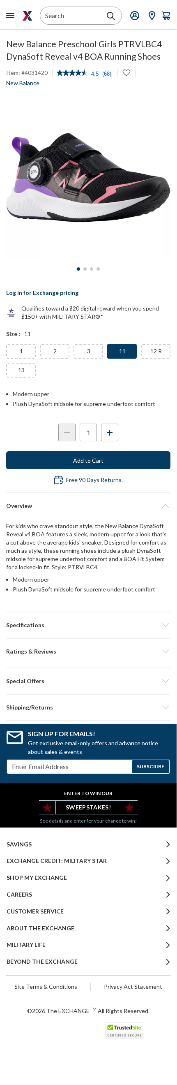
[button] (88, 651)
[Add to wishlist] (126, 73)
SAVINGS (19, 844)
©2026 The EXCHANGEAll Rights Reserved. (88, 1010)
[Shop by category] (12, 15)
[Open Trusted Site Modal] (124, 1030)
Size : (13, 333)
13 (21, 369)
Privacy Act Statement (133, 986)
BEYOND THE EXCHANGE (42, 961)
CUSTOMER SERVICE (35, 911)
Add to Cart (88, 460)
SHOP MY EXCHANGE (37, 877)
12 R (156, 351)
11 (122, 351)
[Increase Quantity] (109, 432)
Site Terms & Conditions (45, 986)
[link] (72, 74)
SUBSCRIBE (150, 766)
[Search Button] (111, 16)
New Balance (22, 82)
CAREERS (19, 894)
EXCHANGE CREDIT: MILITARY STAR (57, 861)
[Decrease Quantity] (67, 432)
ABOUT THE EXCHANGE (40, 928)
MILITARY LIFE (26, 944)
